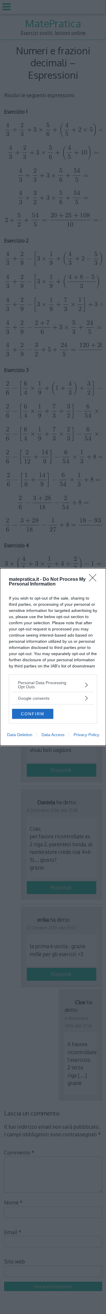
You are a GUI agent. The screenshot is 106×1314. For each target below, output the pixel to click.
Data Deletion (19, 734)
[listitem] (53, 685)
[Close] (94, 579)
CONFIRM (32, 713)
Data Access (53, 734)
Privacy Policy (86, 734)
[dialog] (53, 657)
